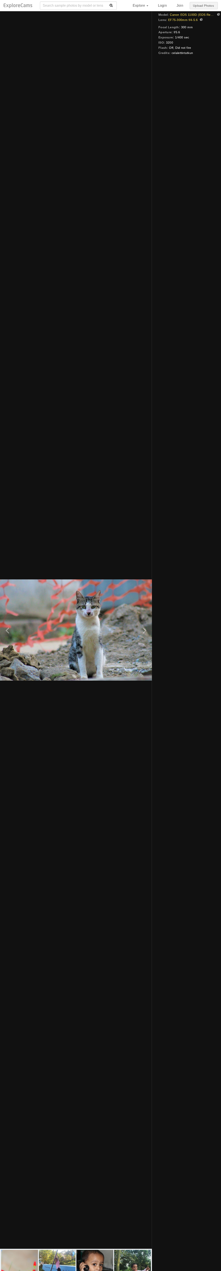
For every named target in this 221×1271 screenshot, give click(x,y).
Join (180, 5)
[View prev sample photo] (8, 630)
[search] (111, 6)
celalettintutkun (182, 53)
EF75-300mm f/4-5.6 (183, 20)
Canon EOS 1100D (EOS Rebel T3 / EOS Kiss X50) (192, 14)
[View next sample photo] (144, 630)
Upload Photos (203, 5)
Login (162, 5)
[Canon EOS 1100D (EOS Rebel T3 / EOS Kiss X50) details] (218, 15)
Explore (139, 5)
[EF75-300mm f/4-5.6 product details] (201, 20)
